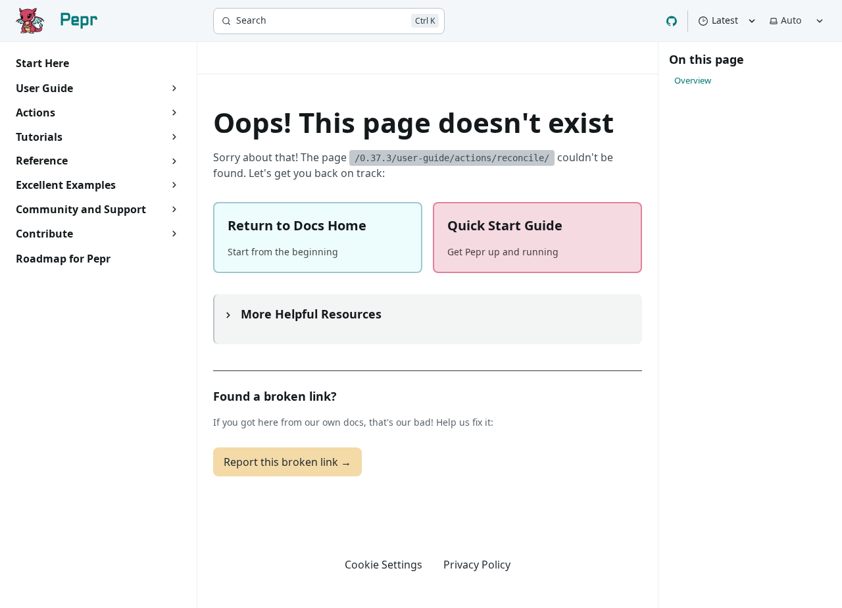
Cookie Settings (383, 564)
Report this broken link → (287, 462)
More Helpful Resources (309, 314)
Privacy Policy (476, 564)
